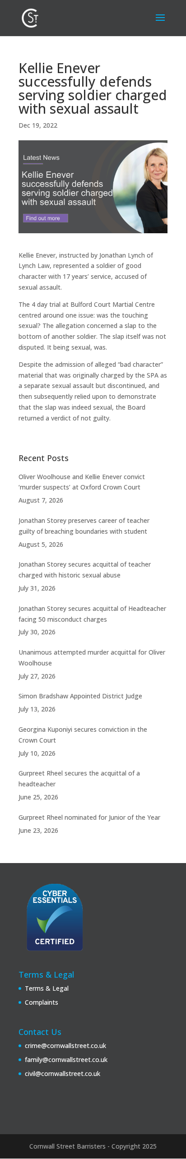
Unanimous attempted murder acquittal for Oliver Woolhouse (92, 657)
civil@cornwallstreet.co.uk (62, 1073)
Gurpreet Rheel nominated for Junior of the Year (89, 817)
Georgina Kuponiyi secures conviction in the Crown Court (83, 734)
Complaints (41, 1002)
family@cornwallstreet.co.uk (66, 1059)
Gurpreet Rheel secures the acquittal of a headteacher (79, 778)
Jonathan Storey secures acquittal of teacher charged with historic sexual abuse (85, 569)
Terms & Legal (47, 988)
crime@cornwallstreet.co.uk (65, 1045)
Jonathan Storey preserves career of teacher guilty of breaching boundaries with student (84, 526)
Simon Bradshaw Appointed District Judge (80, 696)
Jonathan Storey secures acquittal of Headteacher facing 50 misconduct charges (92, 613)
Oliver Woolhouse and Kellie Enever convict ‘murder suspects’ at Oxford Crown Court (82, 482)
